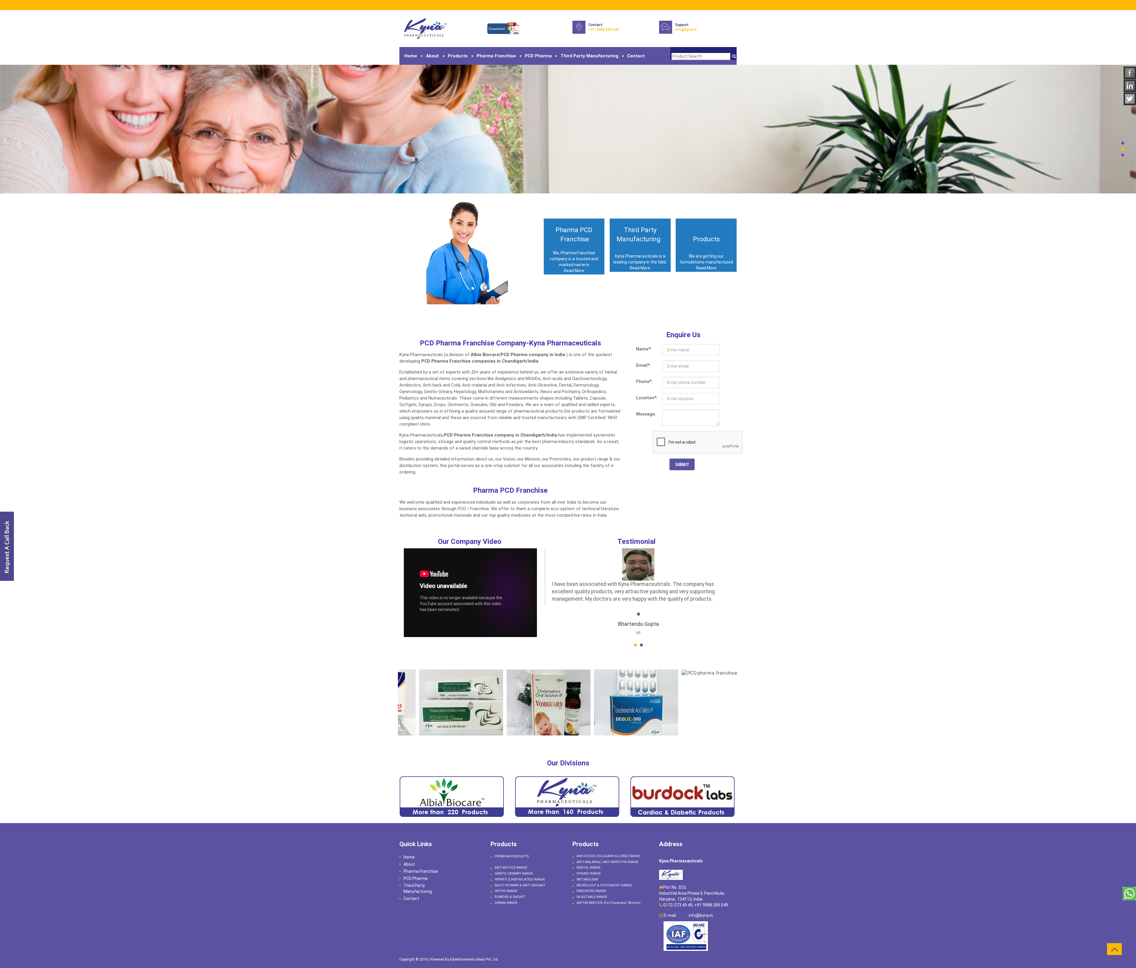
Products (458, 56)
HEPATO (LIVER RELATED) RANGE (520, 879)
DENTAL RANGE (589, 868)
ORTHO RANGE (506, 891)
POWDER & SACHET (510, 897)
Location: (642, 397)
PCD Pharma (538, 56)
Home (410, 56)
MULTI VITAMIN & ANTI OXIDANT (520, 885)
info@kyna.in (686, 30)
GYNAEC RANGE (589, 873)
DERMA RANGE (506, 903)
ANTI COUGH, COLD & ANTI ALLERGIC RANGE (608, 856)
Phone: (642, 381)
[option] (568, 129)
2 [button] (1122, 149)
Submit (682, 464)
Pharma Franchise (496, 56)
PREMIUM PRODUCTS (512, 856)
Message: (642, 414)
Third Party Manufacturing (589, 56)
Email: (642, 365)
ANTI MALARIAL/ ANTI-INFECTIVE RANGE (607, 862)
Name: (642, 349)
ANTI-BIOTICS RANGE (511, 868)
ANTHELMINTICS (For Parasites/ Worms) (608, 903)
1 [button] (1122, 143)
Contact (636, 56)
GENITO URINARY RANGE (514, 873)
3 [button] (1122, 154)
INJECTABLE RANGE (592, 897)
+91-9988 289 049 (603, 30)
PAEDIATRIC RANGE (591, 891)
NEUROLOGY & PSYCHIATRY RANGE (604, 885)
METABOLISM (587, 879)
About (432, 56)
